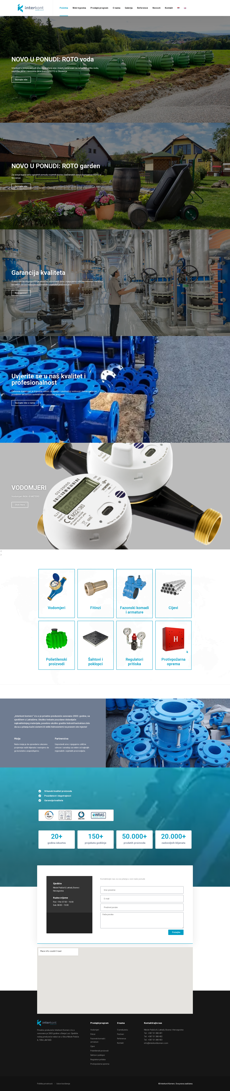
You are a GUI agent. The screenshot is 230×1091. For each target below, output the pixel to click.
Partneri (120, 1034)
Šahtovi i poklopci (95, 661)
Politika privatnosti (45, 1084)
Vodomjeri (56, 608)
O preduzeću (122, 1030)
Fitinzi (95, 608)
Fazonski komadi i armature (134, 610)
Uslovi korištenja (63, 1084)
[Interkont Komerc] (31, 8)
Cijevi (173, 608)
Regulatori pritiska (134, 661)
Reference (142, 8)
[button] (115, 551)
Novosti (156, 8)
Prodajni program (99, 8)
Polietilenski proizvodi (56, 661)
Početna (64, 8)
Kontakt (169, 8)
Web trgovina (79, 8)
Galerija (129, 8)
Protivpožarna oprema (173, 661)
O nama (116, 8)
